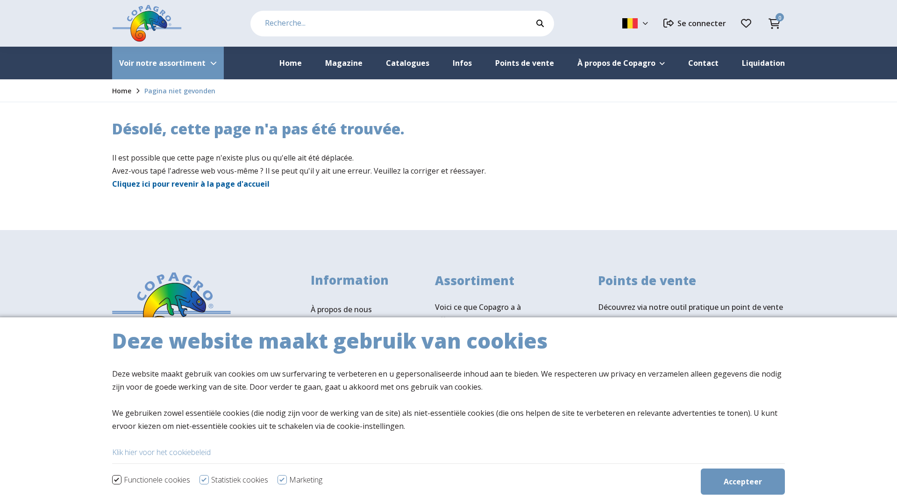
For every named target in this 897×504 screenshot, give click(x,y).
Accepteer (743, 481)
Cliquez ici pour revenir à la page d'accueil (191, 184)
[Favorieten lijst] (747, 23)
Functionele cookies (157, 480)
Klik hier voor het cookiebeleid (161, 452)
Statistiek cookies (239, 480)
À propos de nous (341, 309)
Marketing (305, 480)
